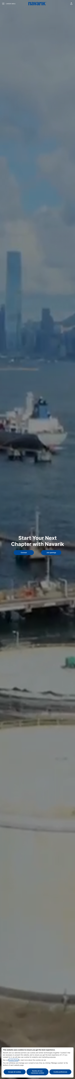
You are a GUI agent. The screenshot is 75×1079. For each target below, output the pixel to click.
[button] (71, 3)
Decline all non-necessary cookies (37, 1072)
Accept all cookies (14, 1072)
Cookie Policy (13, 1060)
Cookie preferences (60, 1072)
